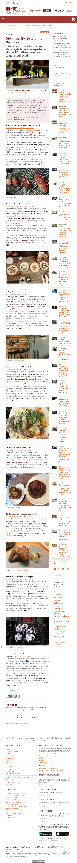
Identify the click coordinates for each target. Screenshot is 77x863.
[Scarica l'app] (45, 834)
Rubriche (15, 25)
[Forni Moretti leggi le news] (34, 10)
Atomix (16, 304)
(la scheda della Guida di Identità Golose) (20, 516)
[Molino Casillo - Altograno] (22, 10)
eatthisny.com (23, 570)
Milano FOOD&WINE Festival (16, 793)
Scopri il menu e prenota (48, 785)
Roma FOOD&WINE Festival (15, 795)
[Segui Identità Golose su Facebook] (7, 2)
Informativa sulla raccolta (38, 861)
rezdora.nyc (18, 647)
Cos (27, 372)
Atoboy (18, 301)
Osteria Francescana (21, 680)
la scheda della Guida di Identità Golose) (20, 369)
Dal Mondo (24, 25)
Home (8, 25)
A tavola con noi (11, 818)
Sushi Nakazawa (17, 221)
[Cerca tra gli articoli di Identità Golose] (66, 2)
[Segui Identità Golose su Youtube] (17, 2)
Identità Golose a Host (14, 804)
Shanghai (9, 815)
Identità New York (12, 800)
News (8, 762)
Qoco (7, 811)
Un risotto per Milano (13, 813)
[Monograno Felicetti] (59, 10)
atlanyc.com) (26, 450)
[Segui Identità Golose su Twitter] (14, 2)
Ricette (8, 753)
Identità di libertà (12, 809)
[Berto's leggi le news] (47, 10)
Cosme (17, 455)
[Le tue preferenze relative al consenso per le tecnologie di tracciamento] (2, 647)
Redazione (9, 758)
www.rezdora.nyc (24, 656)
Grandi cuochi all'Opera (14, 802)
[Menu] (3, 19)
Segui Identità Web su (60, 562)
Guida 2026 (43, 795)
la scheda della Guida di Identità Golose (20, 128)
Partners (9, 760)
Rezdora (45, 663)
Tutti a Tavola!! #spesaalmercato (17, 806)
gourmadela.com (20, 93)
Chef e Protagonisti (13, 751)
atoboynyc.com (23, 294)
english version (44, 32)
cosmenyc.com (19, 361)
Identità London (11, 797)
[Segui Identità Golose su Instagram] (11, 2)
